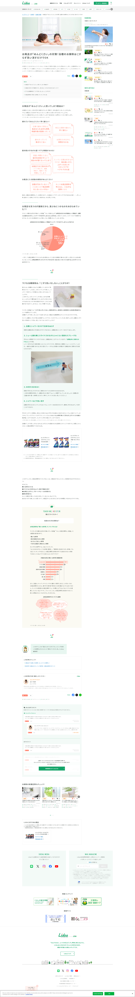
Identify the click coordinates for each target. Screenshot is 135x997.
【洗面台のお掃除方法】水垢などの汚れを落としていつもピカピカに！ (31, 801)
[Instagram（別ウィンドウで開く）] (44, 866)
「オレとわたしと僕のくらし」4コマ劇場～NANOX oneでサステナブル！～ (103, 64)
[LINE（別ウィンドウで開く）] (31, 866)
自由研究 (47, 9)
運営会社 (76, 976)
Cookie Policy (29, 994)
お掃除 (32, 14)
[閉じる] (37, 986)
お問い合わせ (58, 976)
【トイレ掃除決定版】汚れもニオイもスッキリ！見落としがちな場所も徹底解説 (71, 801)
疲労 (85, 9)
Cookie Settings (98, 993)
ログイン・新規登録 (102, 3)
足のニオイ (99, 9)
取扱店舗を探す (44, 447)
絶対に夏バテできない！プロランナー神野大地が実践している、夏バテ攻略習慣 (103, 55)
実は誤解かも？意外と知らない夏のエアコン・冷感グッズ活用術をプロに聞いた (103, 81)
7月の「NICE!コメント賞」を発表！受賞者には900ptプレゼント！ (103, 111)
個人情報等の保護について (66, 981)
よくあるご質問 (68, 976)
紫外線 (56, 9)
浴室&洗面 (38, 14)
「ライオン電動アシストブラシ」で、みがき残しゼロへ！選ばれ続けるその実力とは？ (103, 72)
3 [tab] (52, 815)
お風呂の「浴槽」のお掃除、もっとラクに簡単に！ (37, 663)
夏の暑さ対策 (37, 9)
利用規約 (94, 883)
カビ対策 (109, 9)
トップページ (25, 14)
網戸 (92, 9)
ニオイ (77, 9)
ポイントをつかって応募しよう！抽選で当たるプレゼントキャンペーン (103, 135)
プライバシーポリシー (85, 883)
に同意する (93, 862)
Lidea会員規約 (63, 978)
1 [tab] (50, 815)
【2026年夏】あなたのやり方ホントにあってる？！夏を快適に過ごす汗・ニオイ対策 (103, 142)
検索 (111, 3)
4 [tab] (53, 815)
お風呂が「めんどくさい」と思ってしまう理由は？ (36, 84)
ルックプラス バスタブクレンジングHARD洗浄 (45, 439)
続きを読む (76, 732)
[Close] (132, 993)
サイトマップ (75, 986)
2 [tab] (51, 815)
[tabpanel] (31, 799)
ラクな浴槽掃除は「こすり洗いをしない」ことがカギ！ (38, 91)
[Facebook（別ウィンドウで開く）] (50, 866)
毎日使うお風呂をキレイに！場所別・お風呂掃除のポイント (40, 666)
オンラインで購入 (45, 444)
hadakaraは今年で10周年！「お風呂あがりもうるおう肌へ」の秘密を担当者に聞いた (103, 101)
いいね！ (25, 76)
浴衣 (70, 9)
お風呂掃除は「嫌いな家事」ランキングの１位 (36, 94)
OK (109, 993)
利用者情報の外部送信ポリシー (66, 983)
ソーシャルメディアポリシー (63, 986)
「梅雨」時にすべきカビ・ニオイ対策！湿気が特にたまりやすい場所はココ (51, 801)
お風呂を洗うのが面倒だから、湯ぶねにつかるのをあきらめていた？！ (42, 88)
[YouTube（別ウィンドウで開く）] (56, 866)
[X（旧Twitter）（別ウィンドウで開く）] (38, 866)
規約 (90, 862)
